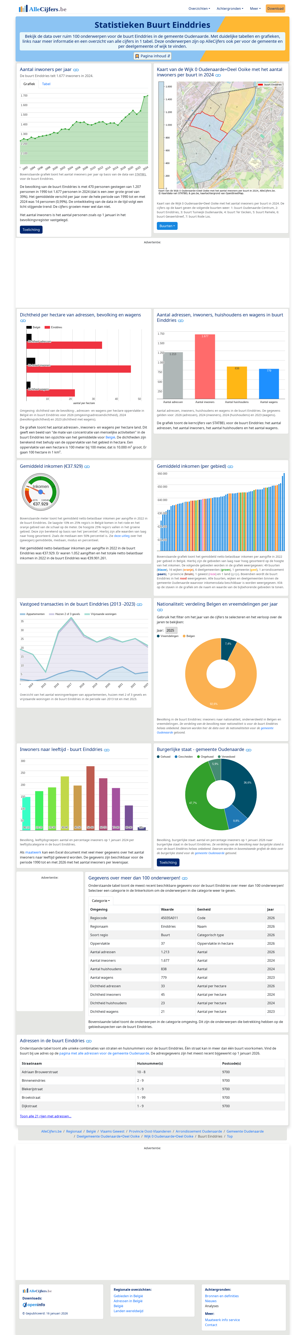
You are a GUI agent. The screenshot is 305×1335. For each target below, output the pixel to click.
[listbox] (171, 630)
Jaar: (160, 630)
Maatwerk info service (222, 1320)
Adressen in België (128, 1301)
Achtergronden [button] (229, 8)
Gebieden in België (128, 1296)
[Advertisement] (152, 277)
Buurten (166, 226)
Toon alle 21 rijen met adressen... (45, 1116)
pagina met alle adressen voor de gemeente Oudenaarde (104, 1053)
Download (275, 8)
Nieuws (211, 1301)
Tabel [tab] (46, 84)
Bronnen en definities (222, 1296)
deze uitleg (122, 536)
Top (230, 1136)
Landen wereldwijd (128, 1311)
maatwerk (33, 852)
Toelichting (31, 229)
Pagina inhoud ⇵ (155, 55)
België (110, 437)
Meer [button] (254, 8)
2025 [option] (170, 630)
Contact (211, 1325)
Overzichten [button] (198, 8)
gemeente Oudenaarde (209, 853)
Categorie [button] (99, 900)
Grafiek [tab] (29, 84)
